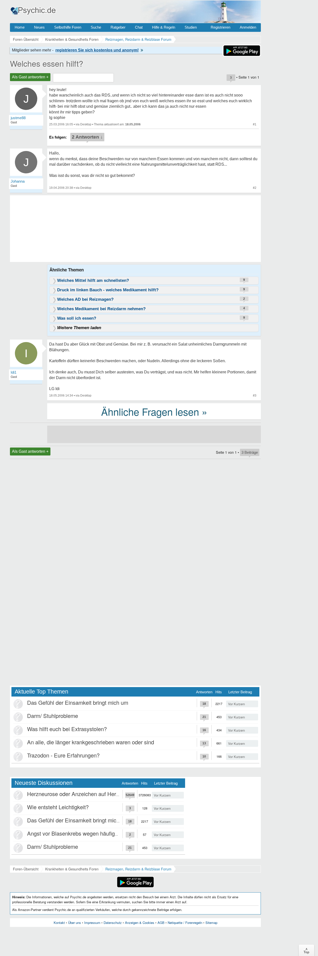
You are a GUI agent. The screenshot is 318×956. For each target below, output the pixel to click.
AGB (161, 922)
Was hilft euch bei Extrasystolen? (67, 729)
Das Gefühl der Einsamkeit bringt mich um (77, 702)
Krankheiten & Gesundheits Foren (72, 868)
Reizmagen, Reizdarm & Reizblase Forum (138, 868)
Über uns (74, 922)
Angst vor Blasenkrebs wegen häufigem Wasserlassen (92, 833)
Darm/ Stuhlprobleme (52, 715)
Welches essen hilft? (46, 63)
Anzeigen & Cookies (139, 922)
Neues (39, 27)
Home (20, 27)
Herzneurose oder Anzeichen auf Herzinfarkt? (81, 794)
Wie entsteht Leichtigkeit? (58, 807)
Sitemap (211, 922)
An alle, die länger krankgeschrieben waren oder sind (90, 742)
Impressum (92, 922)
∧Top (306, 950)
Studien (191, 27)
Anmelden (248, 27)
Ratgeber (118, 27)
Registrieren (220, 27)
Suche (96, 27)
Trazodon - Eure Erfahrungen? (63, 755)
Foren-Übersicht (26, 868)
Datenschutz (113, 922)
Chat (139, 27)
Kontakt (59, 922)
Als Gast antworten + (30, 77)
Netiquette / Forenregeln (185, 922)
